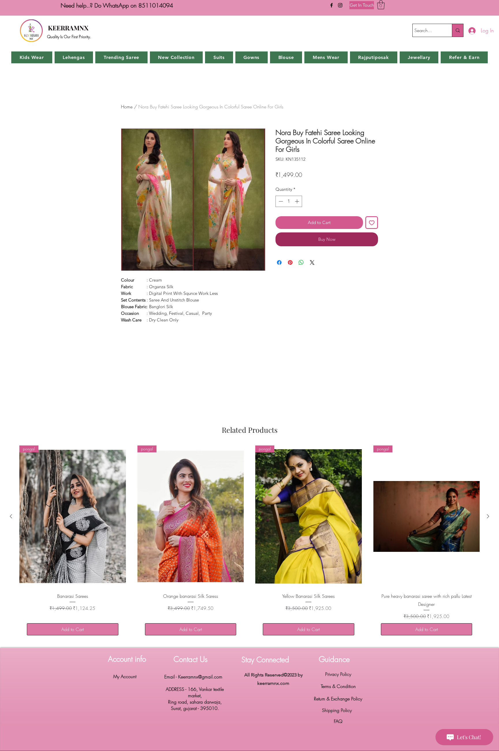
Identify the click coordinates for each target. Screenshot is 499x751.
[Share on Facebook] (279, 262)
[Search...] (457, 30)
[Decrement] (280, 201)
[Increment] (297, 201)
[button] (381, 4)
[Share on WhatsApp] (301, 262)
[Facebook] (331, 5)
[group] (249, 544)
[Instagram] (340, 5)
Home (127, 106)
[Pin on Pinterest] (290, 262)
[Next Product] (488, 516)
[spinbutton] (289, 201)
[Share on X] (312, 262)
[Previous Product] (11, 516)
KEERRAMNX (68, 27)
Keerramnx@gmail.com (200, 677)
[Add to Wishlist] (371, 222)
